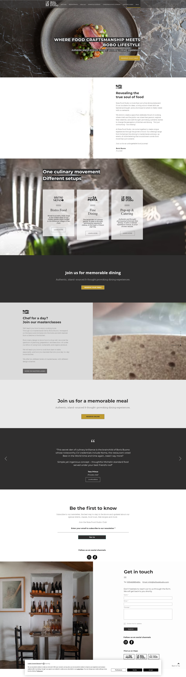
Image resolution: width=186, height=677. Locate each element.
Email (125, 601)
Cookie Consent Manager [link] (34, 663)
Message (126, 607)
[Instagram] (89, 557)
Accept (151, 670)
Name (126, 595)
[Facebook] (95, 557)
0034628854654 (134, 582)
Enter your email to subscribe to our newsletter (92, 528)
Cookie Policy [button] (79, 669)
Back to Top (176, 666)
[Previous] (6, 459)
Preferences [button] (40, 671)
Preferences (118, 670)
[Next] (180, 459)
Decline (135, 670)
